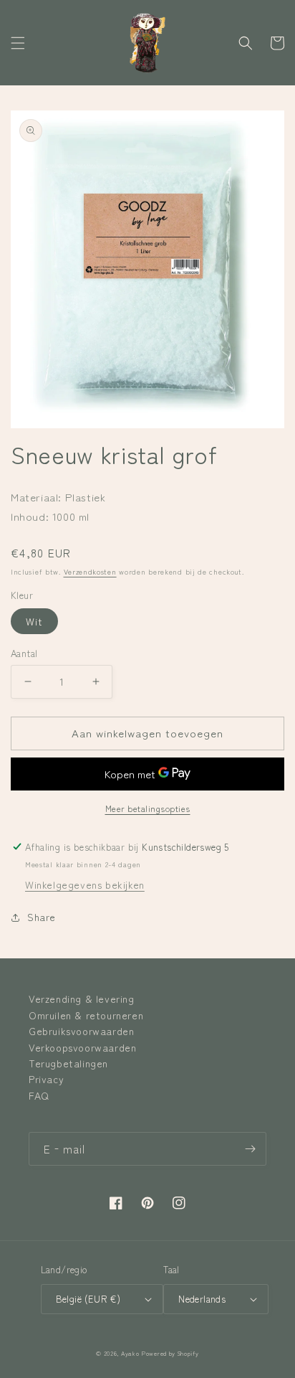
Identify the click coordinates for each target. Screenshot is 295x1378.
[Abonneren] (250, 1149)
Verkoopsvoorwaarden (82, 1047)
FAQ (39, 1095)
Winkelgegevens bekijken (85, 884)
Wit (34, 621)
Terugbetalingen (68, 1063)
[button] (18, 43)
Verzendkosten (90, 571)
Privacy (46, 1079)
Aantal (24, 653)
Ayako (130, 1353)
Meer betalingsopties (147, 808)
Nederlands (202, 1299)
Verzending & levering (82, 998)
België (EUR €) (88, 1299)
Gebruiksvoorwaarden (81, 1031)
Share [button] (41, 917)
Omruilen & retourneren (86, 1015)
